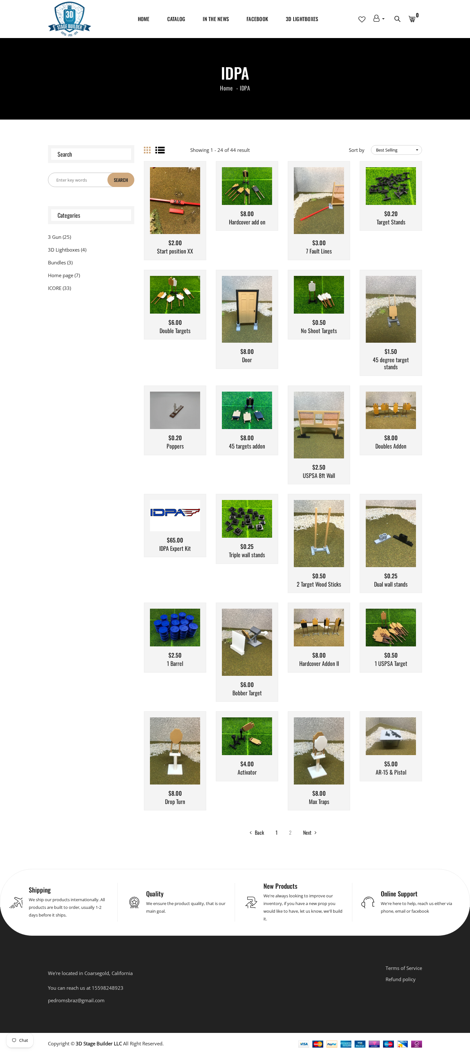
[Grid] (147, 150)
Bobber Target (247, 693)
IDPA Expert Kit (175, 548)
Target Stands (391, 222)
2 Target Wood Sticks (319, 584)
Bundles (60, 262)
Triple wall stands (247, 554)
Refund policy (401, 979)
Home (144, 19)
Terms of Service (404, 968)
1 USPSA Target (391, 663)
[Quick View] (192, 210)
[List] (160, 150)
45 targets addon (247, 446)
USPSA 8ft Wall (319, 475)
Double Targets (175, 330)
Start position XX (175, 251)
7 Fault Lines (319, 251)
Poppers (175, 446)
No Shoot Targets (319, 330)
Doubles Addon (390, 446)
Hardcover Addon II (319, 663)
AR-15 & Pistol (391, 772)
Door (247, 359)
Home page (64, 275)
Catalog (176, 19)
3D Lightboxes (302, 19)
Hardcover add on (247, 222)
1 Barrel (175, 663)
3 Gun (59, 237)
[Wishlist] (175, 210)
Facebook (257, 19)
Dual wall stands (391, 584)
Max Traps (319, 801)
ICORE (59, 288)
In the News (216, 19)
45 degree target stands (391, 363)
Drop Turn (175, 801)
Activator (247, 772)
